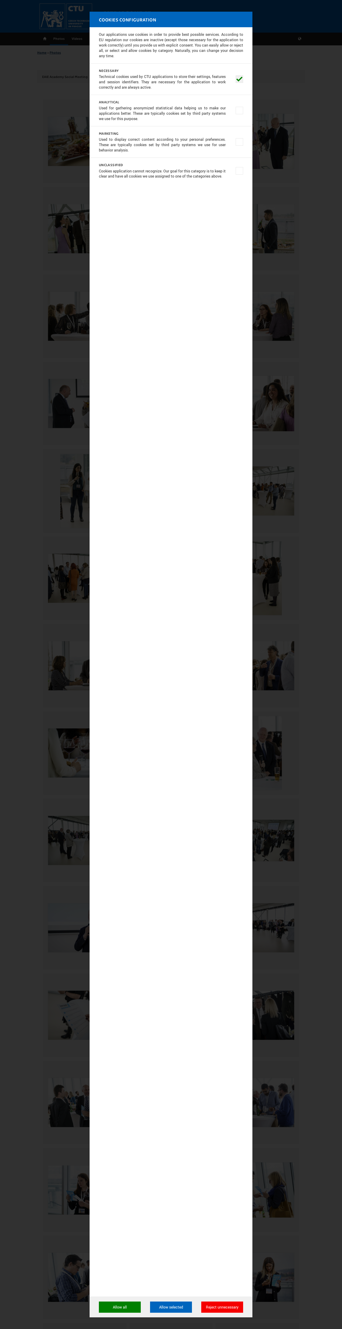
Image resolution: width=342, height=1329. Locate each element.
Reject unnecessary (222, 1307)
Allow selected (171, 1307)
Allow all (120, 1307)
